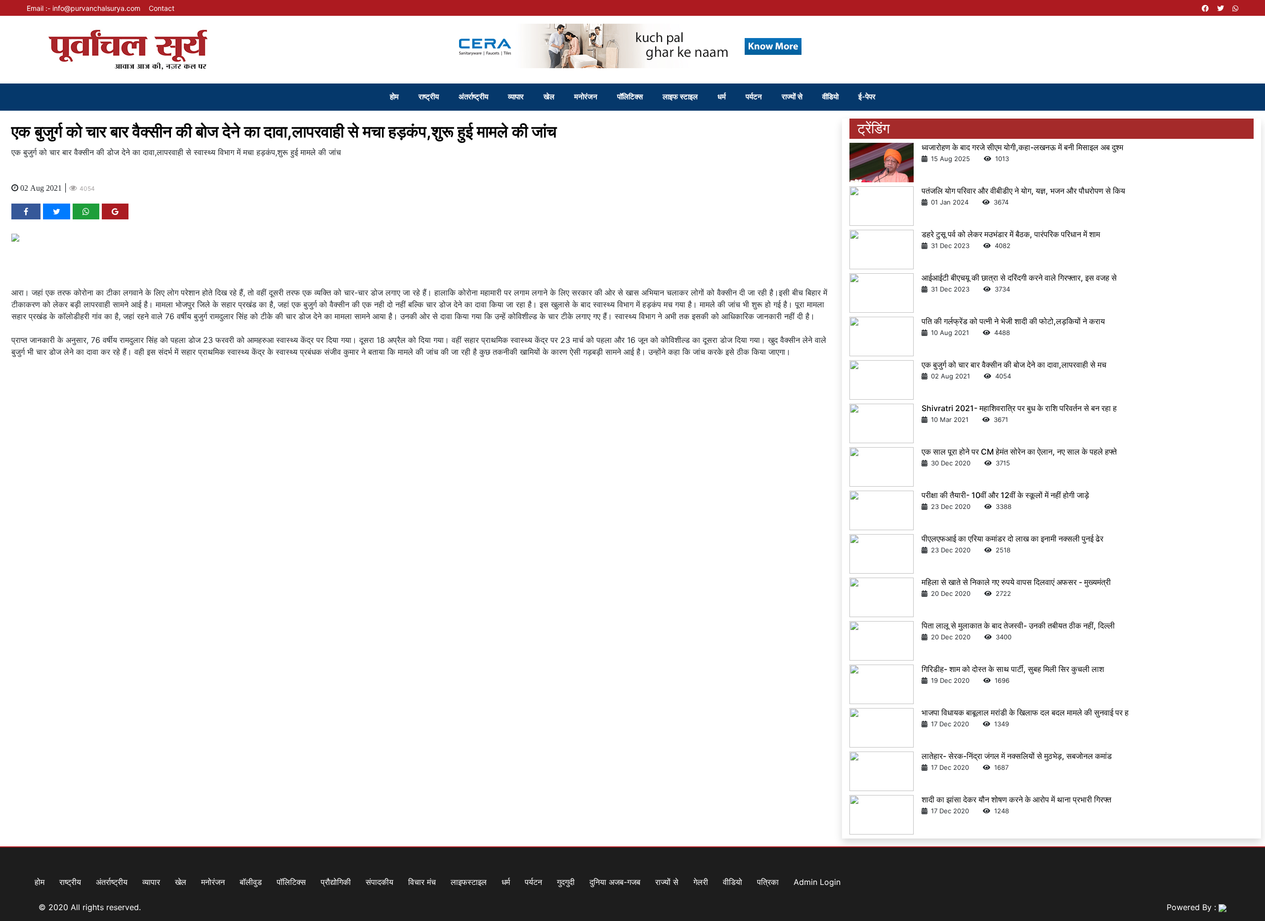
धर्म (721, 96)
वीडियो (830, 96)
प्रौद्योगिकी (336, 882)
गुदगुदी (566, 882)
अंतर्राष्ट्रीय (473, 96)
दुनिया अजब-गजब (615, 882)
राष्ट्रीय (429, 96)
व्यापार (516, 96)
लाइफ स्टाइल (680, 96)
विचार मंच (422, 882)
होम (394, 96)
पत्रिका (768, 882)
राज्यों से (792, 96)
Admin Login (817, 882)
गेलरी (700, 882)
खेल (549, 96)
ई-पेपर (867, 96)
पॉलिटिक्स (630, 96)
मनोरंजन (585, 96)
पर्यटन (754, 96)
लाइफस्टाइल (469, 882)
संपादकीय (379, 882)
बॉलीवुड (251, 882)
